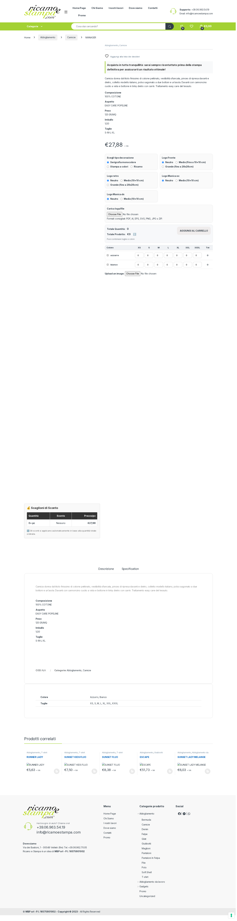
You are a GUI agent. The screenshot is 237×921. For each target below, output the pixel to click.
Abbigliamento (47, 37)
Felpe (145, 834)
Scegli (56, 771)
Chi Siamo (97, 8)
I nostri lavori (116, 8)
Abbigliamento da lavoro (193, 753)
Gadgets (143, 886)
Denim (145, 829)
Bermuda (146, 819)
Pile (143, 862)
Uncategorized (147, 896)
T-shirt (44, 752)
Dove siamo (135, 8)
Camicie (71, 37)
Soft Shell (147, 872)
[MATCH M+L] (105, 139)
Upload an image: (114, 273)
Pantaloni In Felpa (151, 858)
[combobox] (118, 26)
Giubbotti (158, 752)
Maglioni (146, 848)
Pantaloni (146, 853)
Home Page (79, 8)
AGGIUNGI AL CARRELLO (194, 230)
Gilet (144, 839)
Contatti (153, 8)
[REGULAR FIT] (106, 139)
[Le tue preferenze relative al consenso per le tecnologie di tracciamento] (231, 915)
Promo (82, 15)
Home (27, 37)
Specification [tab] (130, 568)
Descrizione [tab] (106, 568)
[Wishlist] (191, 26)
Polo (144, 867)
